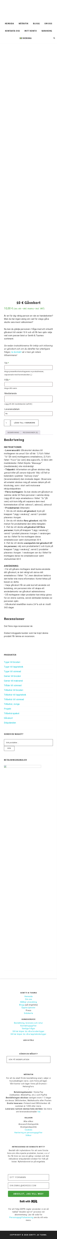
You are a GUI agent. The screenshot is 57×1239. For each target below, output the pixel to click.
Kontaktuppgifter (28, 1025)
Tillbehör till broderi (13, 690)
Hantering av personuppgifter (28, 1132)
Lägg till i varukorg (24, 423)
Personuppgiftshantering (21, 1217)
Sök (9, 748)
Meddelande (10, 393)
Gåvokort (8, 718)
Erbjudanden (10, 722)
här (39, 1111)
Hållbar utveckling (28, 1002)
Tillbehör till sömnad (14, 699)
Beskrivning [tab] (13, 432)
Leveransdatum (12, 409)
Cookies (28, 1129)
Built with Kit (28, 1201)
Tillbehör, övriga (12, 704)
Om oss (28, 999)
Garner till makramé (13, 680)
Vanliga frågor (28, 1028)
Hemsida (29, 996)
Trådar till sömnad (12, 685)
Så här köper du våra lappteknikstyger (28, 1034)
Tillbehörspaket (11, 713)
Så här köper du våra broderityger (28, 1031)
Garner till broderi (12, 676)
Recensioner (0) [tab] (30, 432)
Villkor (29, 1135)
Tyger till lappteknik (13, 666)
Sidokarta (28, 1013)
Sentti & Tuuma (28, 10)
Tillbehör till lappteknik (15, 694)
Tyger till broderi (12, 662)
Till (6, 363)
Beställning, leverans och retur (28, 1023)
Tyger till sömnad (12, 671)
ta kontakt (16, 352)
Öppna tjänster (28, 1007)
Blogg (22, 1004)
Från (7, 380)
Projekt (7, 708)
